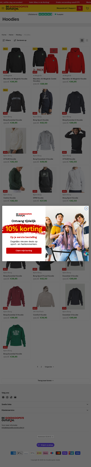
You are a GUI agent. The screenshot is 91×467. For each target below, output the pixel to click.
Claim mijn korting (24, 250)
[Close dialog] (86, 208)
